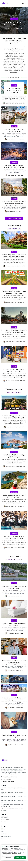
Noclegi (14, 85)
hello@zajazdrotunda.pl (8, 781)
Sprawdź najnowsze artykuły (14, 218)
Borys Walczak (4, 822)
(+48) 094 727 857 (7, 779)
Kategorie (4, 826)
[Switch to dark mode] (23, 3)
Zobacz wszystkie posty (14, 228)
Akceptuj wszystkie (20, 857)
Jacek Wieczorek (5, 819)
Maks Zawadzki (4, 817)
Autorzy (3, 814)
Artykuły (3, 785)
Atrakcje (14, 126)
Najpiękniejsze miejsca (6, 836)
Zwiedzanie (14, 18)
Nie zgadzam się (8, 857)
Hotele (14, 583)
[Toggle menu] (25, 3)
